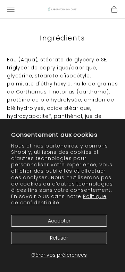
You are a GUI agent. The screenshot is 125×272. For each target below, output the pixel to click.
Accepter (59, 220)
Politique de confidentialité (58, 199)
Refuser (59, 237)
